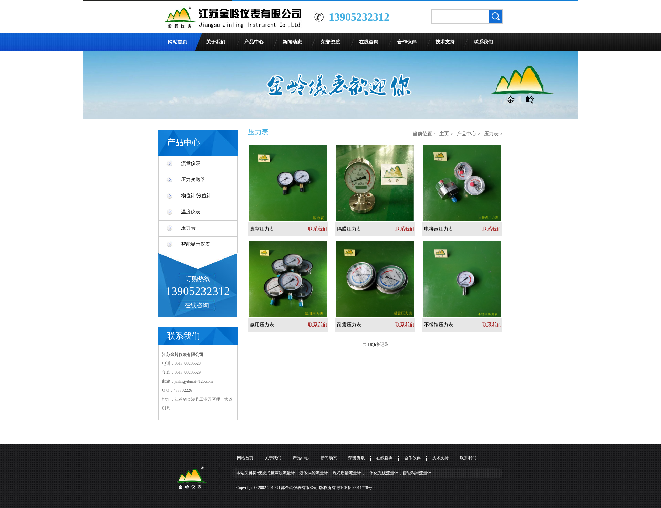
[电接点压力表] (465, 183)
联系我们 (483, 41)
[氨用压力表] (291, 279)
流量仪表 (190, 163)
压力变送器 (193, 179)
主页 (444, 133)
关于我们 (215, 41)
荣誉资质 (330, 41)
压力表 (188, 228)
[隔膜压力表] (378, 183)
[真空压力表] (291, 183)
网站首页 (177, 41)
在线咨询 (368, 41)
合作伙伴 (407, 41)
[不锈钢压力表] (465, 279)
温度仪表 (190, 211)
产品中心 (254, 41)
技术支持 (445, 41)
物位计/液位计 (196, 195)
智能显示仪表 (195, 244)
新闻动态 (292, 41)
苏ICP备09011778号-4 (356, 487)
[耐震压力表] (378, 279)
